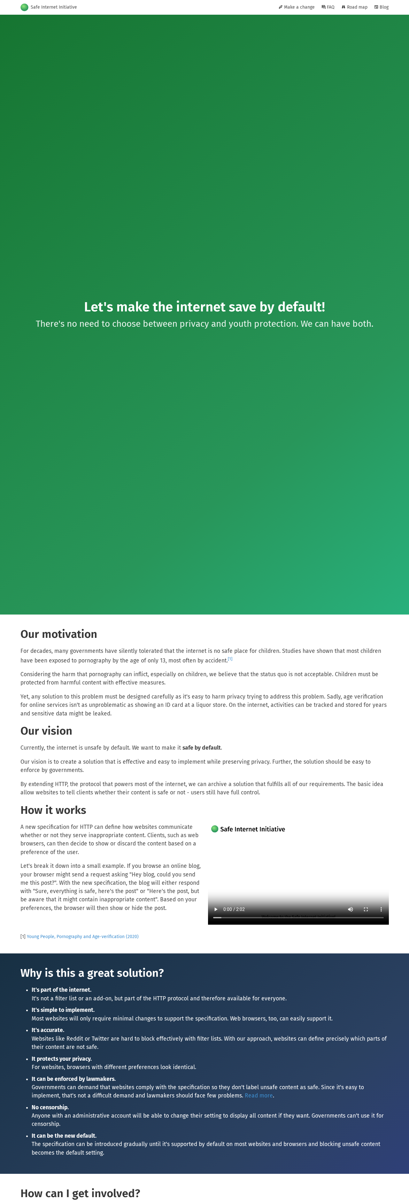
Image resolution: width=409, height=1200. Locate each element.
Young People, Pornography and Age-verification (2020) (83, 936)
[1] (230, 658)
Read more (259, 1095)
